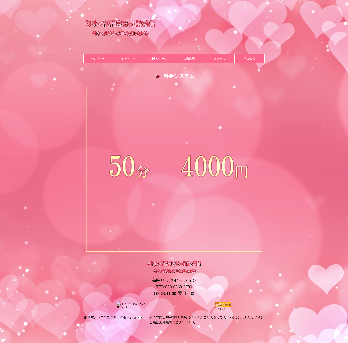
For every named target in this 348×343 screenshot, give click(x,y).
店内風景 (189, 58)
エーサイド (122, 307)
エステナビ (220, 309)
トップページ (98, 58)
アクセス (219, 58)
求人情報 (249, 58)
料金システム (159, 58)
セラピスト (128, 58)
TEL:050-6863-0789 (174, 287)
